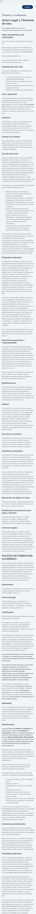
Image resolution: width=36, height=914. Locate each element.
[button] (34, 7)
